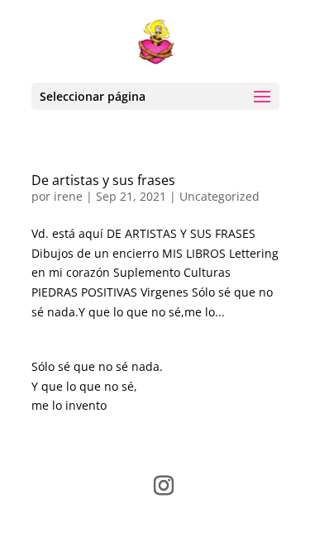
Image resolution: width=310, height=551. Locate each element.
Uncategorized (219, 196)
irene (68, 196)
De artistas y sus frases (103, 180)
